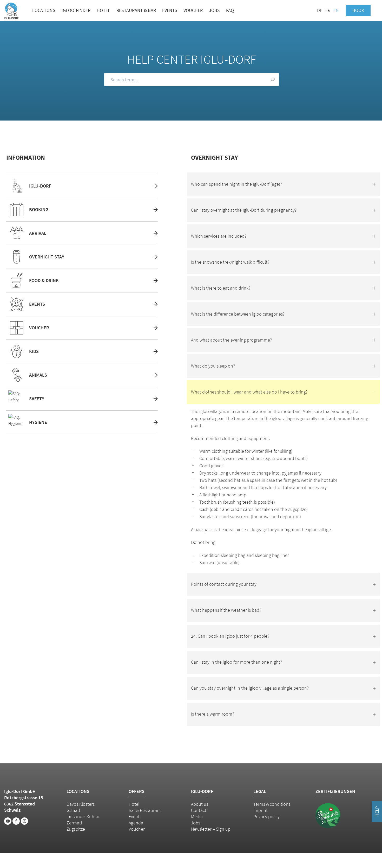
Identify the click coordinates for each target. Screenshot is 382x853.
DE (319, 10)
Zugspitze (76, 829)
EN (336, 10)
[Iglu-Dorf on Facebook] (16, 821)
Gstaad (73, 810)
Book (358, 10)
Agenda (136, 823)
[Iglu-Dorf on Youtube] (7, 821)
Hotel (103, 10)
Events (169, 10)
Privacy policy (266, 816)
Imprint (260, 810)
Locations (43, 10)
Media (197, 816)
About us (199, 804)
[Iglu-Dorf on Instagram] (24, 821)
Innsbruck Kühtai (83, 816)
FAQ (230, 10)
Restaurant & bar (136, 10)
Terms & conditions (271, 804)
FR (327, 10)
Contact (198, 810)
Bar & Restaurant (145, 810)
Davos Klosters (81, 804)
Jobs (214, 10)
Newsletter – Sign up (210, 829)
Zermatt (74, 823)
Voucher (193, 10)
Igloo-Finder (76, 10)
